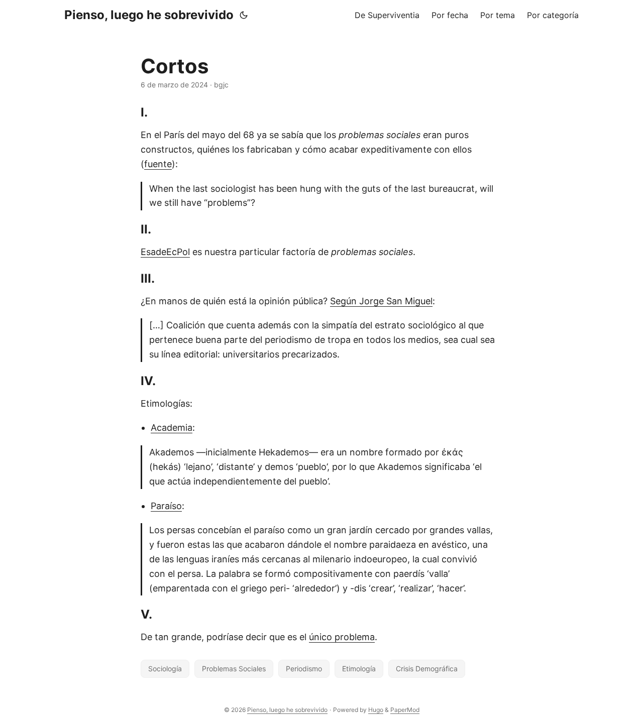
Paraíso (166, 506)
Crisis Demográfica (427, 668)
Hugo (375, 709)
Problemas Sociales (234, 668)
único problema (342, 637)
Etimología (359, 668)
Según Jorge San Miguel (381, 301)
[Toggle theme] (244, 15)
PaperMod (404, 709)
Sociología (165, 668)
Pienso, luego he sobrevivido (149, 15)
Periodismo (304, 668)
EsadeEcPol (165, 252)
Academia (171, 427)
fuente (158, 164)
